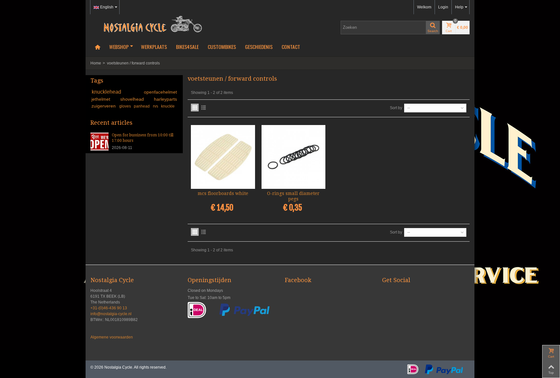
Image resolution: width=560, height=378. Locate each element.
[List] (203, 107)
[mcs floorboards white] (223, 157)
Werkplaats (154, 47)
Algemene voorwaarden (111, 337)
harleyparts (165, 99)
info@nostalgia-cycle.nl (111, 314)
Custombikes (222, 47)
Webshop (119, 47)
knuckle (168, 106)
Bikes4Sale (187, 47)
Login (443, 7)
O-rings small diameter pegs (293, 196)
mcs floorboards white (223, 193)
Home (95, 63)
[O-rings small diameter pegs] (294, 157)
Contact (291, 47)
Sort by (396, 108)
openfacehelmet (160, 92)
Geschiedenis (259, 47)
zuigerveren (104, 106)
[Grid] (195, 107)
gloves (125, 106)
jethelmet (104, 99)
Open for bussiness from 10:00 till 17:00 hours (142, 138)
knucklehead (117, 92)
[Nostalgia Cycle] (150, 23)
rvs (156, 106)
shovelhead (136, 99)
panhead (142, 106)
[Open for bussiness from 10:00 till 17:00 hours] (99, 141)
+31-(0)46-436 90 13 (108, 308)
